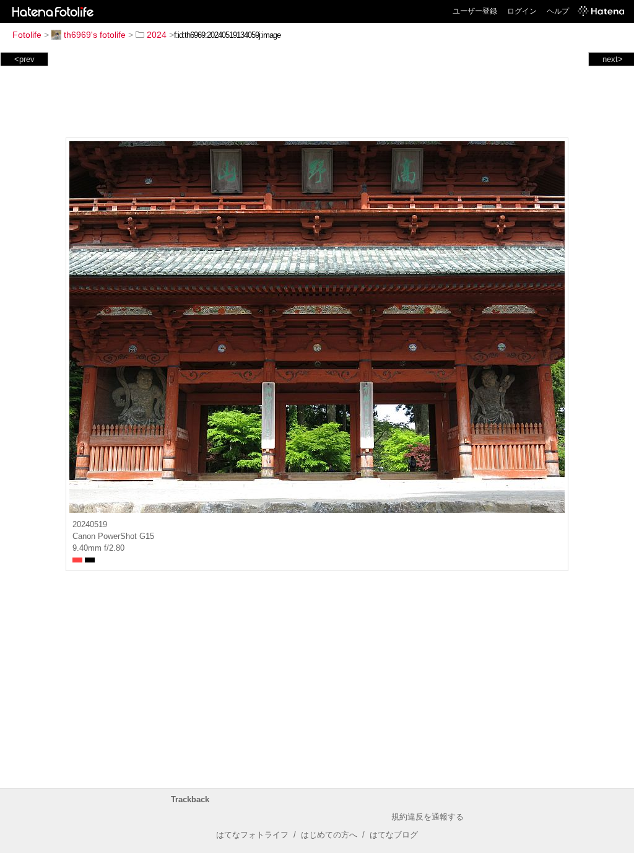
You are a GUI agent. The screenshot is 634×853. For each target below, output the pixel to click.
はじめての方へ (329, 834)
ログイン (522, 11)
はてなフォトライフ (252, 834)
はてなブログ (394, 834)
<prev (24, 59)
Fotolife (26, 35)
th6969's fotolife (95, 35)
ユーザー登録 (475, 11)
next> (612, 59)
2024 (157, 35)
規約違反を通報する (427, 816)
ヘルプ (558, 11)
